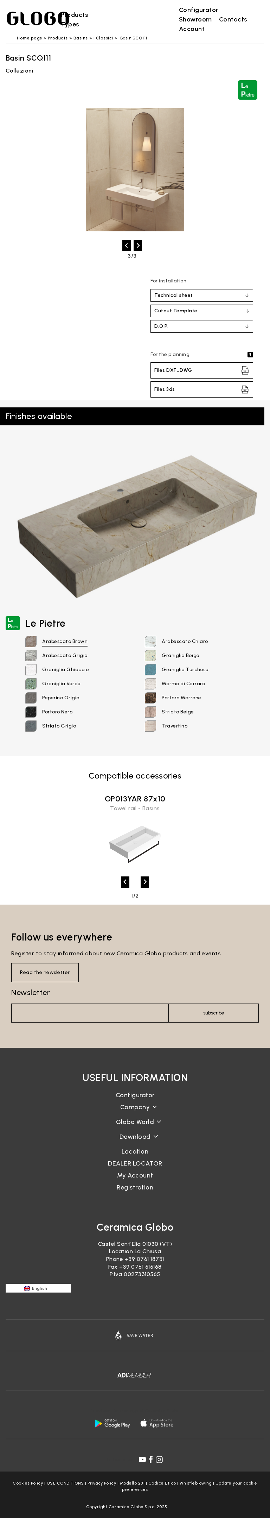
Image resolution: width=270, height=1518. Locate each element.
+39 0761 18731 (144, 1259)
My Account (135, 1175)
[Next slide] (145, 882)
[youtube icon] (142, 1459)
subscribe (213, 1013)
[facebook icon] (150, 1459)
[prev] (126, 245)
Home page (30, 38)
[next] (138, 245)
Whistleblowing (196, 1483)
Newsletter (30, 992)
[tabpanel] (135, 833)
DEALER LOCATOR (135, 1163)
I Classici (103, 38)
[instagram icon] (159, 1459)
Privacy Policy (102, 1483)
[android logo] (112, 1423)
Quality (135, 1127)
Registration (135, 1187)
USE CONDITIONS (65, 1483)
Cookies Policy (28, 1483)
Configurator (135, 1095)
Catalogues (135, 1142)
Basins (80, 38)
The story (135, 1112)
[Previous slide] (125, 882)
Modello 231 (132, 1483)
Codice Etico (162, 1483)
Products (58, 38)
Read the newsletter (45, 972)
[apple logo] (157, 1423)
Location (135, 1151)
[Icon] (135, 1335)
